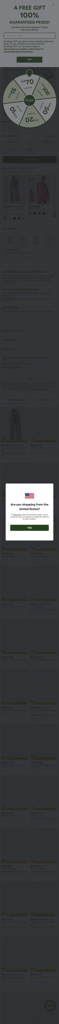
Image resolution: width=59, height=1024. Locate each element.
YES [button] (29, 527)
